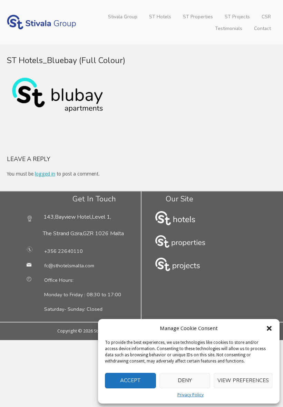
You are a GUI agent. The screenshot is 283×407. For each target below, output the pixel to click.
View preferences (243, 380)
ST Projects (237, 16)
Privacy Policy (190, 395)
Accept (130, 380)
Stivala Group (122, 16)
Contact (262, 28)
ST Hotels (160, 16)
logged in (45, 174)
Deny (185, 380)
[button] (269, 328)
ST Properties (198, 16)
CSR (266, 16)
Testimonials (228, 28)
